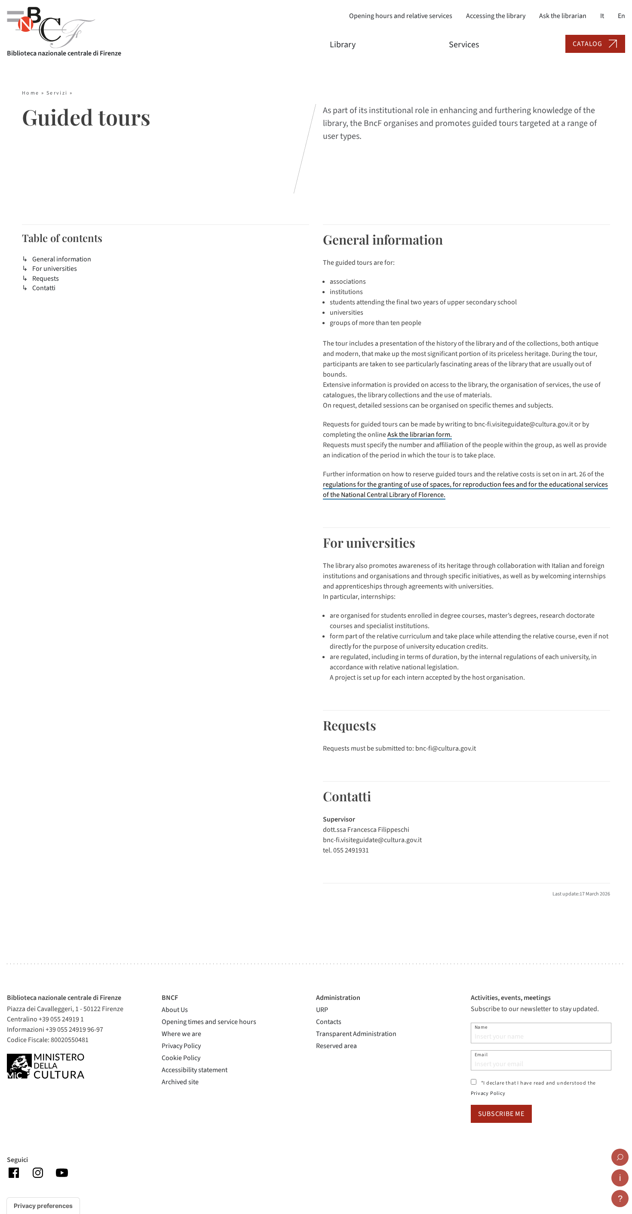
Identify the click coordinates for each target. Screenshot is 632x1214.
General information (61, 259)
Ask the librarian (562, 16)
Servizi (57, 93)
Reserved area (336, 1046)
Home (31, 93)
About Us (175, 1010)
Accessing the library (495, 16)
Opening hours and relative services (400, 16)
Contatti (43, 288)
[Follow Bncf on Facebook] (14, 1172)
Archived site (180, 1082)
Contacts (328, 1022)
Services (464, 45)
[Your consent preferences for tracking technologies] (43, 1206)
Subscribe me (501, 1114)
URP (322, 1010)
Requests (45, 278)
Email (481, 1055)
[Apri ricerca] (620, 1157)
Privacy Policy (181, 1046)
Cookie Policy (181, 1058)
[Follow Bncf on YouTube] (62, 1172)
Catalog (587, 44)
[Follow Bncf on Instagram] (38, 1172)
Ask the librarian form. (419, 434)
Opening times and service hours (209, 1022)
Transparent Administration (356, 1034)
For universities (54, 268)
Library (343, 45)
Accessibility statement (194, 1070)
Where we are (181, 1034)
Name (481, 1027)
